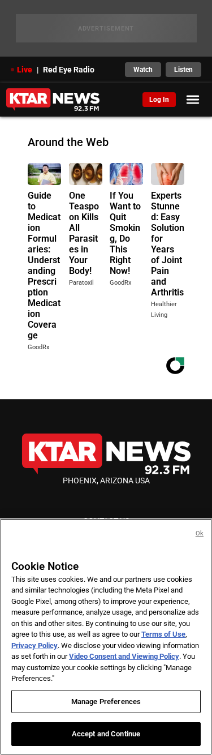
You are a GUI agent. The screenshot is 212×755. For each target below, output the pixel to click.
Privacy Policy (34, 645)
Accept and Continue (106, 734)
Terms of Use (163, 634)
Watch (143, 70)
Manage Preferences (106, 701)
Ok (200, 533)
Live (24, 69)
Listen (183, 70)
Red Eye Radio (68, 69)
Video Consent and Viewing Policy (124, 656)
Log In (159, 100)
